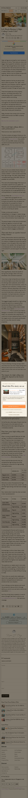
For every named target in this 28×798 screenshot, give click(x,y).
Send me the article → (14, 406)
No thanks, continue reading (14, 414)
